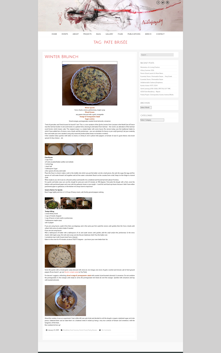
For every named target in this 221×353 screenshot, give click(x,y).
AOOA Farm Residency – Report (150, 92)
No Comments (106, 330)
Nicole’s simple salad (71, 272)
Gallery (109, 34)
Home (54, 34)
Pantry (90, 330)
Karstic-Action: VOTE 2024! (149, 85)
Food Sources (74, 330)
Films (120, 34)
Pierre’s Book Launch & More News (151, 73)
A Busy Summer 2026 (147, 70)
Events (65, 34)
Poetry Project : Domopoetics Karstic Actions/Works (157, 95)
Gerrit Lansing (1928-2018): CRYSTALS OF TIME (155, 89)
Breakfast (66, 330)
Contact (160, 34)
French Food (83, 330)
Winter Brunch (61, 57)
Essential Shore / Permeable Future (151, 79)
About (76, 34)
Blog (98, 34)
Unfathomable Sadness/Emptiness (151, 83)
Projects (87, 34)
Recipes (94, 330)
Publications (134, 34)
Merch (148, 34)
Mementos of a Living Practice (150, 67)
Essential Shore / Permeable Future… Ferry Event (156, 76)
